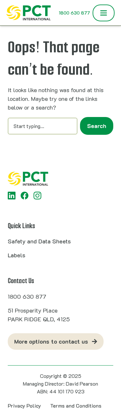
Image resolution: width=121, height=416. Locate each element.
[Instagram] (37, 195)
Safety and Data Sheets (39, 241)
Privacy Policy (24, 405)
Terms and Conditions (75, 405)
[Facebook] (24, 195)
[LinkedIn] (11, 195)
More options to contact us (51, 341)
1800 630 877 (74, 13)
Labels (16, 255)
